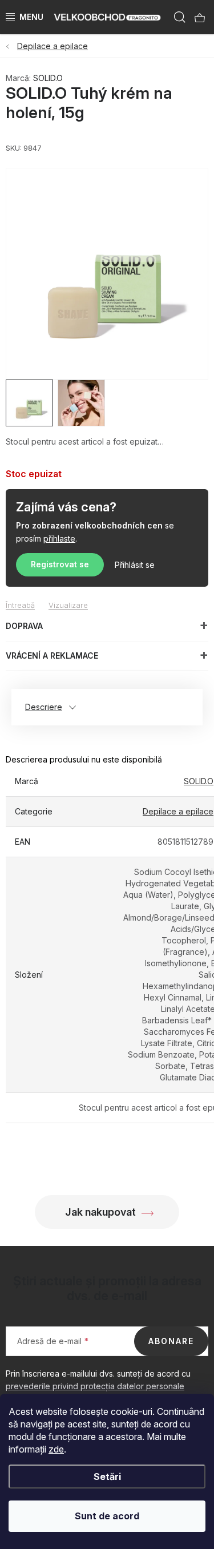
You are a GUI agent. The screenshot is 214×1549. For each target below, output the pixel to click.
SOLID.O (48, 78)
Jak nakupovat (100, 1212)
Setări (107, 1476)
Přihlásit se (135, 565)
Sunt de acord (107, 1516)
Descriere (43, 707)
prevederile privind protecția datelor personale (95, 1386)
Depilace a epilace (178, 811)
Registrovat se (60, 564)
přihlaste (59, 538)
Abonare (171, 1341)
